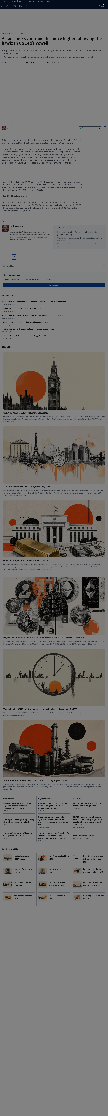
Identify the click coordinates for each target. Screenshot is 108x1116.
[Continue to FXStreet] (103, 5)
